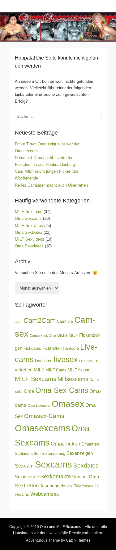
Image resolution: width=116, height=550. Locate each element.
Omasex (68, 404)
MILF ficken (78, 370)
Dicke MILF (67, 335)
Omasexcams (42, 428)
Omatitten (90, 444)
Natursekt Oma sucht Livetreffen (44, 157)
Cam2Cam (40, 320)
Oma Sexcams (28, 218)
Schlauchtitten (28, 453)
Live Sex (85, 361)
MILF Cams (56, 370)
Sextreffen (27, 486)
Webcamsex (44, 494)
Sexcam (24, 466)
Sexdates (86, 465)
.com (18, 321)
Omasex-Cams (44, 416)
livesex (66, 359)
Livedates (43, 360)
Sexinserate (27, 476)
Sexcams (53, 464)
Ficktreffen (52, 348)
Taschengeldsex (56, 485)
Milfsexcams (73, 379)
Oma (29, 391)
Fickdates (32, 348)
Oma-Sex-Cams (61, 390)
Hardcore (71, 348)
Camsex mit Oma (43, 335)
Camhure (65, 321)
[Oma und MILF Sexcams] (58, 27)
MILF (39, 369)
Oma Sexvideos (29, 246)
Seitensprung (53, 453)
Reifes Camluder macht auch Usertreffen (51, 185)
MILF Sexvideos (29, 239)
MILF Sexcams (28, 211)
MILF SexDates (29, 225)
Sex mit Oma (85, 476)
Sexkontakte (55, 476)
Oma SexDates (28, 232)
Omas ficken (65, 444)
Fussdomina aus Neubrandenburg (45, 164)
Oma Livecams (39, 405)
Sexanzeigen (80, 453)
